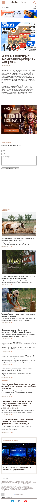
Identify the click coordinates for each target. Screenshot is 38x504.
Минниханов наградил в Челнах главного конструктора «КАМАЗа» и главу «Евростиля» (16, 331)
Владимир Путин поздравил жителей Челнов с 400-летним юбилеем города (18, 357)
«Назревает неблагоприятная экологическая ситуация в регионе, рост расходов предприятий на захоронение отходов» (17, 421)
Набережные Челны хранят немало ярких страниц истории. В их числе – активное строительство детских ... (19, 243)
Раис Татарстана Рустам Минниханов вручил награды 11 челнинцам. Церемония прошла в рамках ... (18, 335)
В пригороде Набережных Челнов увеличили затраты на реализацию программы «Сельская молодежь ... (18, 319)
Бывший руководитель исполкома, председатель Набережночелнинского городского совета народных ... (17, 374)
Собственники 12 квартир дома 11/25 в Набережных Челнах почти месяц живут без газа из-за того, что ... (17, 281)
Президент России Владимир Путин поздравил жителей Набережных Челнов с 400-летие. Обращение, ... (18, 361)
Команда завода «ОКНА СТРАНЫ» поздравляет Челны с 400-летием (18, 344)
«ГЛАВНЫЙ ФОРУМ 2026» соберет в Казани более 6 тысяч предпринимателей (17, 469)
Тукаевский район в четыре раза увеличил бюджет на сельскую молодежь (18, 315)
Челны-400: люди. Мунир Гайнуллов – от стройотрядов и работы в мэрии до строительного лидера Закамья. (18, 411)
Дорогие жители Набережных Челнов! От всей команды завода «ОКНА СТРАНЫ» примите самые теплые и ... (17, 348)
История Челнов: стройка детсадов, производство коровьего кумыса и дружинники (17, 239)
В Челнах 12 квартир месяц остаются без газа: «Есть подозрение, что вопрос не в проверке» (18, 277)
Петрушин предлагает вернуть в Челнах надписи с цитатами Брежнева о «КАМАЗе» (17, 370)
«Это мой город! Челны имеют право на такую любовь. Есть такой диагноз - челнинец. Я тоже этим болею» (18, 386)
